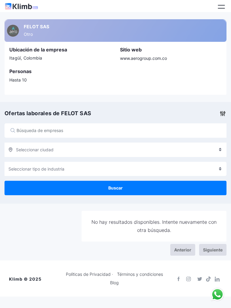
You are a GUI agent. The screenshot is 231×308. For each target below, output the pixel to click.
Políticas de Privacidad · (89, 274)
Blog (114, 282)
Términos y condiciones (140, 274)
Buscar (115, 187)
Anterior (182, 249)
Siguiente (213, 249)
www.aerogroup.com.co (143, 58)
